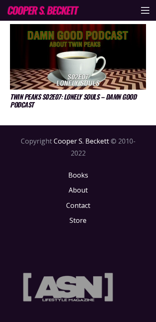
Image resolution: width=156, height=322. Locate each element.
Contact (78, 205)
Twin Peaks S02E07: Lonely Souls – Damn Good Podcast (73, 101)
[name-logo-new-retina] (43, 10)
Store (78, 220)
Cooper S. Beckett (81, 141)
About (78, 190)
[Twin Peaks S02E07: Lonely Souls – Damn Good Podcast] (78, 57)
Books (78, 175)
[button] (145, 10)
